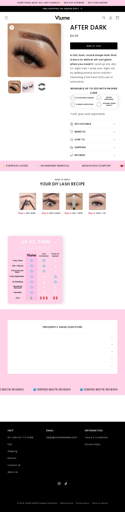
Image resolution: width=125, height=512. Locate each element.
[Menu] (6, 17)
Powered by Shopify (48, 503)
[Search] (104, 17)
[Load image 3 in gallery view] (42, 87)
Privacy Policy (92, 444)
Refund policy (66, 503)
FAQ (10, 444)
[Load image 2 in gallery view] (28, 87)
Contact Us (14, 465)
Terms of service (100, 503)
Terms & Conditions (96, 437)
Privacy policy (82, 503)
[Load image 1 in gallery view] (14, 87)
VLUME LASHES (31, 503)
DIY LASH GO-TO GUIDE (21, 437)
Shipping (12, 451)
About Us (13, 472)
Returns (12, 458)
